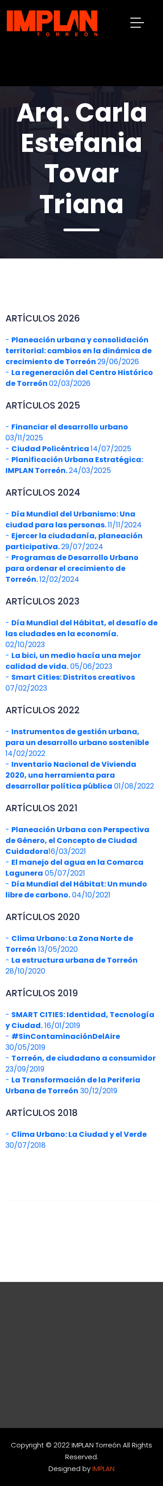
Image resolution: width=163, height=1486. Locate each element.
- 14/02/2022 (77, 742)
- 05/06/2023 (73, 661)
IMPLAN (103, 1468)
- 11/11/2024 (73, 519)
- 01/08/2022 (79, 775)
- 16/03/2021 (77, 840)
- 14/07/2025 (68, 448)
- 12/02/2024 (72, 568)
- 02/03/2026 (79, 378)
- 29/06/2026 (78, 351)
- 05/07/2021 (74, 867)
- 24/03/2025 (74, 465)
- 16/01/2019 (79, 1020)
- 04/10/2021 (76, 889)
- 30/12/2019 (72, 1085)
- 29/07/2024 (74, 541)
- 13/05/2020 (69, 944)
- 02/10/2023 (81, 634)
